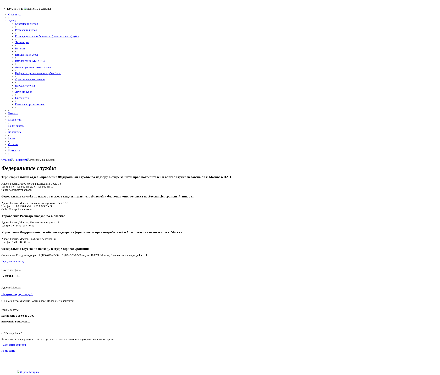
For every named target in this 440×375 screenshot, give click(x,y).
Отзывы (13, 144)
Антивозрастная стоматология (33, 67)
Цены (11, 138)
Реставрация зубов (26, 30)
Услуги (12, 20)
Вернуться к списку (13, 261)
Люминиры (22, 42)
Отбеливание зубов (26, 23)
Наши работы (16, 125)
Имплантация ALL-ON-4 (30, 60)
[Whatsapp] (38, 8)
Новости (13, 113)
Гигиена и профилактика (30, 104)
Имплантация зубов (26, 54)
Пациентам (14, 119)
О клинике (14, 14)
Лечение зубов (23, 91)
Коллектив (14, 131)
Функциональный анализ (30, 79)
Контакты (14, 150)
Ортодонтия (22, 97)
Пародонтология (25, 85)
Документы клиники (13, 344)
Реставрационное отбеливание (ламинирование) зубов (47, 36)
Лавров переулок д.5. (17, 294)
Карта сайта (8, 350)
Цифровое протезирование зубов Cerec (38, 73)
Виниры (20, 48)
